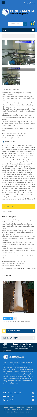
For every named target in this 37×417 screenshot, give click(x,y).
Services (29, 408)
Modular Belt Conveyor (27, 152)
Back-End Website (9, 388)
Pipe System (28, 146)
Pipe (3, 154)
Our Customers (17, 410)
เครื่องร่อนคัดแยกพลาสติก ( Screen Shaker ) (15, 193)
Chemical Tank (15, 148)
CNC (22, 148)
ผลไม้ (19, 170)
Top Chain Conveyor (16, 162)
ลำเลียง (21, 174)
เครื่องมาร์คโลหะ (20, 187)
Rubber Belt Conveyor (12, 158)
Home (6, 408)
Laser (15, 150)
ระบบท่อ (12, 172)
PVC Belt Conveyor (13, 156)
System (4, 162)
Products (21, 408)
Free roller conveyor (8, 150)
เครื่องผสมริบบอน (23, 185)
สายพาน (16, 176)
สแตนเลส (31, 181)
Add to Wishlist (10, 142)
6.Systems (21, 146)
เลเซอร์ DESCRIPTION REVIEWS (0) (15, 198)
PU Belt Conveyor (26, 154)
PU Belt (17, 154)
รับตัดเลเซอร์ (10, 174)
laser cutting (22, 150)
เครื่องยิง (28, 187)
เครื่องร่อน (8, 191)
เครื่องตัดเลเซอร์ (6, 185)
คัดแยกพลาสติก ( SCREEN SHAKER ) (21, 164)
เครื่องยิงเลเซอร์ (13, 189)
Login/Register (30, 3)
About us (13, 408)
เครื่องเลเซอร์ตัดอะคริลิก (16, 195)
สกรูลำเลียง (9, 176)
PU (14, 154)
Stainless (4, 160)
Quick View (15, 318)
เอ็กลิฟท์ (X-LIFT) (30, 199)
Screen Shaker (24, 158)
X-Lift (24, 162)
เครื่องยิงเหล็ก (23, 189)
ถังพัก (30, 168)
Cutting (32, 148)
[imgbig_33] (18, 52)
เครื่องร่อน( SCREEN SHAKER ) (21, 191)
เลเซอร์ (21, 197)
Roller (3, 158)
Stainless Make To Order (15, 160)
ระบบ (7, 172)
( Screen (7, 148)
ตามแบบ (18, 168)
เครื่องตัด (30, 183)
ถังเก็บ (8, 170)
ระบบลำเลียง (19, 172)
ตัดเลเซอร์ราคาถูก (10, 168)
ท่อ (16, 170)
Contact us (28, 410)
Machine (12, 152)
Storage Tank (27, 160)
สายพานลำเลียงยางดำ (11, 181)
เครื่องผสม (15, 185)
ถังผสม (26, 168)
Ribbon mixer (29, 156)
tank (8, 162)
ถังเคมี (13, 170)
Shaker (31, 158)
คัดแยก (29, 162)
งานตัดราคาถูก (17, 166)
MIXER (17, 152)
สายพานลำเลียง (20, 179)
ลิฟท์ (25, 174)
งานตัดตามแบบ (8, 166)
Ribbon (22, 156)
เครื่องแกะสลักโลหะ (13, 197)
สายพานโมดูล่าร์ (23, 181)
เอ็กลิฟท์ (21, 199)
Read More (7, 319)
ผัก (23, 170)
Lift (8, 152)
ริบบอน (16, 174)
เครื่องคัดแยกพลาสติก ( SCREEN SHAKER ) (14, 183)
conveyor (26, 148)
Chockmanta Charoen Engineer (21, 412)
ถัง (22, 168)
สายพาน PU (23, 176)
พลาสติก (26, 170)
